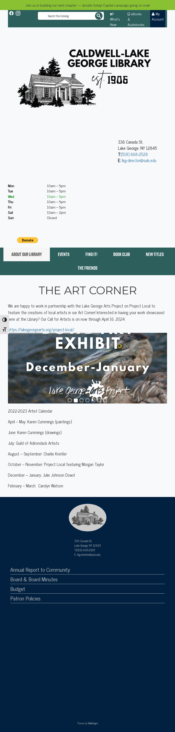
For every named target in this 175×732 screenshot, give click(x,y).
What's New (115, 21)
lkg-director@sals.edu (139, 160)
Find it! (91, 254)
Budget (17, 589)
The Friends (88, 268)
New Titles (155, 254)
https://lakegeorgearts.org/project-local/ (41, 329)
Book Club (121, 254)
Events (63, 254)
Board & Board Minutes (34, 579)
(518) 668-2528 (134, 154)
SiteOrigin (93, 723)
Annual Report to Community (40, 570)
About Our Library (26, 254)
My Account (158, 16)
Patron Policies (25, 598)
